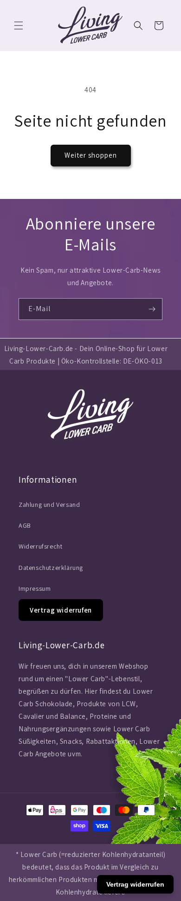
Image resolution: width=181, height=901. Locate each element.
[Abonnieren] (152, 309)
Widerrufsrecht (40, 546)
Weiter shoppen (91, 155)
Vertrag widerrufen (61, 610)
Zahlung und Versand (49, 504)
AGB (25, 525)
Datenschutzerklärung (51, 567)
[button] (18, 25)
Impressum (35, 588)
